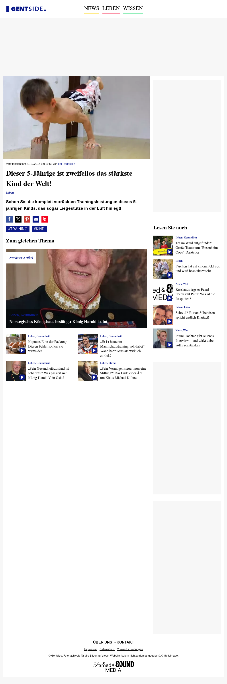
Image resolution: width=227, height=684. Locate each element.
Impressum (90, 649)
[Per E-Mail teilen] (36, 219)
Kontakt (125, 642)
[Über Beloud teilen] (44, 219)
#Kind (39, 229)
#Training (17, 229)
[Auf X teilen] (18, 219)
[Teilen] (27, 219)
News (91, 8)
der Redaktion (66, 163)
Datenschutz (107, 649)
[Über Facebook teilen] (9, 219)
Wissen (133, 8)
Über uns (102, 642)
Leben (111, 8)
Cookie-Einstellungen (130, 649)
